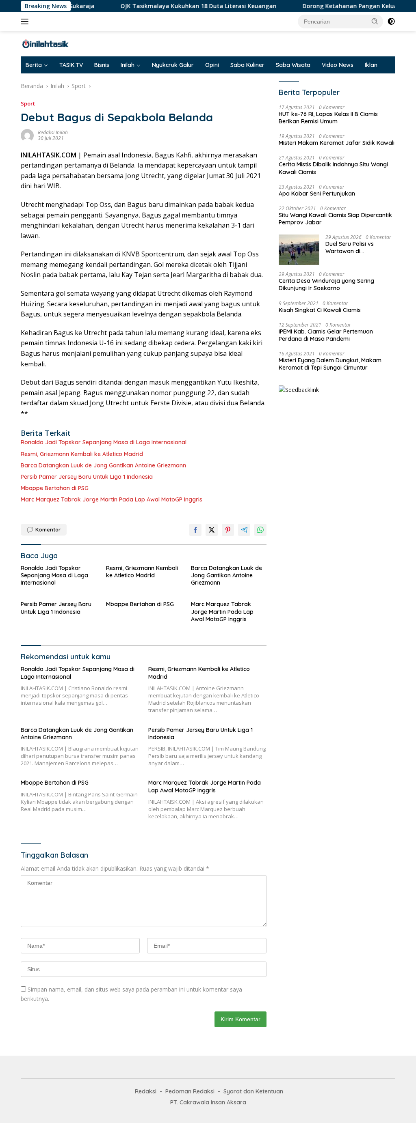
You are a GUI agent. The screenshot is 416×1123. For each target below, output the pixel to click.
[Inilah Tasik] (55, 43)
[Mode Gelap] (391, 21)
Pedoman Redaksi (189, 1091)
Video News (337, 65)
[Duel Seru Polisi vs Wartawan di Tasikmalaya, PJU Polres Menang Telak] (299, 249)
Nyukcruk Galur (173, 65)
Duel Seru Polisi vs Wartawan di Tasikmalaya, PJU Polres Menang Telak (358, 247)
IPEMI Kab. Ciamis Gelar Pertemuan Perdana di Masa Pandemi (326, 335)
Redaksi (145, 1091)
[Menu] (26, 21)
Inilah (127, 65)
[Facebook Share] (195, 530)
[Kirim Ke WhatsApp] (260, 530)
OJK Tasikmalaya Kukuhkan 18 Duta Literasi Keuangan (180, 6)
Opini (212, 65)
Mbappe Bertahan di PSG (55, 488)
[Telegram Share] (244, 530)
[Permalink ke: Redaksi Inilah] (27, 134)
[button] (375, 21)
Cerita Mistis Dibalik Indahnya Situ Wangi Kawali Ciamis (333, 168)
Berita (34, 65)
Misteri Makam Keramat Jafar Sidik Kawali (336, 142)
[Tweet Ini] (212, 530)
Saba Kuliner (247, 65)
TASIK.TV (71, 65)
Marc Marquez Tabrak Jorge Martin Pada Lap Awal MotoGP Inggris (111, 499)
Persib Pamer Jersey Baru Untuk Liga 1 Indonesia (87, 476)
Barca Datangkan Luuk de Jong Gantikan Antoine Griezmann (103, 465)
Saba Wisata (293, 65)
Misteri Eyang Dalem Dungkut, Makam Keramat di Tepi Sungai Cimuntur (330, 364)
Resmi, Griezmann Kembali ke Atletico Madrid (82, 454)
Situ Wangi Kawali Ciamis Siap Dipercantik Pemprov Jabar (335, 218)
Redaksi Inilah (53, 132)
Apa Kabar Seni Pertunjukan (317, 193)
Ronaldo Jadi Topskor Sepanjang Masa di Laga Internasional (103, 442)
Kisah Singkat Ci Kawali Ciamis (320, 310)
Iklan (371, 65)
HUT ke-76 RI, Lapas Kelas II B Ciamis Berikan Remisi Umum (328, 117)
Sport (28, 103)
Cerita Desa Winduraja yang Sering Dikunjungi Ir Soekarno (326, 284)
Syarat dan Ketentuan (253, 1091)
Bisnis (101, 65)
